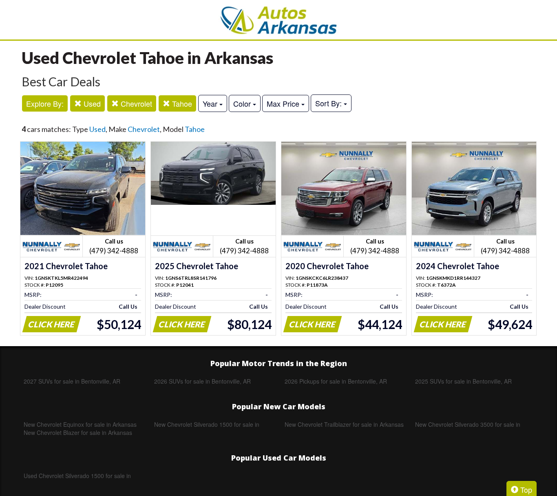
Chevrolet (135, 103)
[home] (278, 20)
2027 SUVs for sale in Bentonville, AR (72, 381)
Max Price (284, 103)
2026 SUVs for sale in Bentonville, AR (202, 381)
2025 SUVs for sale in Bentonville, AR (463, 381)
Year (211, 103)
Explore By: (45, 103)
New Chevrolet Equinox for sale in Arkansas (80, 424)
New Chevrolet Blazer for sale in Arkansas (78, 432)
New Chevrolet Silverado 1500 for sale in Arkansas (206, 424)
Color (243, 103)
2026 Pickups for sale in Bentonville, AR (336, 381)
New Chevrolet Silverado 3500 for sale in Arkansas (467, 424)
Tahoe (181, 103)
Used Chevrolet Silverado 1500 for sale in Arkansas (77, 476)
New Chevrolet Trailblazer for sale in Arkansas (344, 424)
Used (91, 103)
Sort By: (329, 103)
